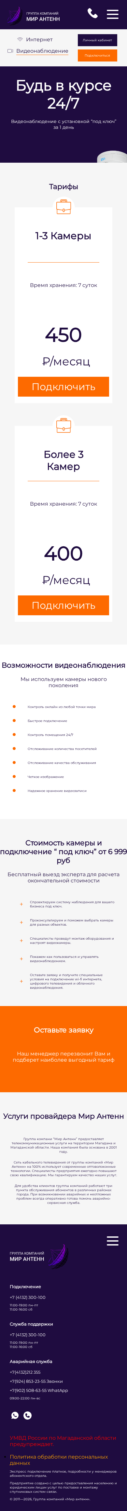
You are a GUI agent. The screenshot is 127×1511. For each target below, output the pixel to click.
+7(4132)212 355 (25, 1372)
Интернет (39, 39)
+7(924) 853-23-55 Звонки (36, 1381)
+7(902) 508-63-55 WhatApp (39, 1390)
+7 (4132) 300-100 (28, 1297)
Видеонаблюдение (42, 51)
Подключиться (97, 55)
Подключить (63, 387)
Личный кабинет (97, 40)
